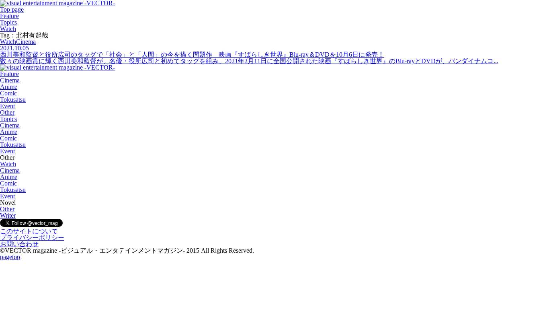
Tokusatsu (13, 99)
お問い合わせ (19, 244)
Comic (8, 93)
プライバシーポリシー (32, 237)
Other (7, 112)
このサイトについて (29, 231)
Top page (12, 9)
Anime (8, 86)
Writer (8, 215)
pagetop (10, 256)
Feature (9, 15)
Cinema (10, 80)
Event (7, 106)
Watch (8, 28)
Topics (8, 22)
